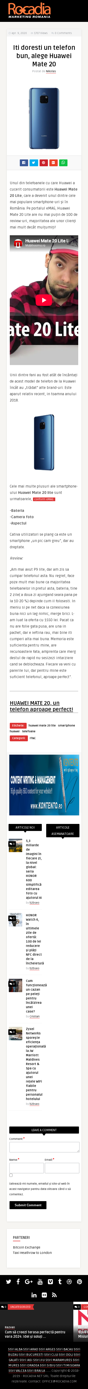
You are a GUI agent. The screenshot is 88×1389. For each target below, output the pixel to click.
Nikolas (51, 71)
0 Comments (63, 33)
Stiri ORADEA (29, 1365)
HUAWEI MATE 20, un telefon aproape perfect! (41, 706)
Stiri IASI (26, 1360)
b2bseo (34, 902)
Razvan (10, 1327)
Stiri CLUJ (51, 1355)
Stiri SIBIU (47, 1365)
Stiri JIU (39, 1360)
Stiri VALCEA (17, 1371)
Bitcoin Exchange (26, 1247)
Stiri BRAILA (36, 1371)
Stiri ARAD (30, 1349)
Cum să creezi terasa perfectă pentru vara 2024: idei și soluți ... (35, 1334)
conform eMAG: (44, 499)
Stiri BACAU (64, 1349)
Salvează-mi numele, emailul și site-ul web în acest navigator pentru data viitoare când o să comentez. (40, 1189)
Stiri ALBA (15, 1349)
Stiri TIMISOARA (68, 1365)
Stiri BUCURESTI (31, 1355)
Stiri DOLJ (66, 1355)
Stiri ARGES (47, 1349)
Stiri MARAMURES (58, 1360)
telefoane (28, 731)
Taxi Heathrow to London (32, 1253)
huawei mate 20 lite (42, 725)
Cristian (35, 1016)
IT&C (33, 738)
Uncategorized (20, 1307)
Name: (14, 1159)
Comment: (17, 1138)
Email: (49, 1159)
